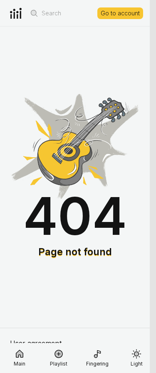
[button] (34, 13)
